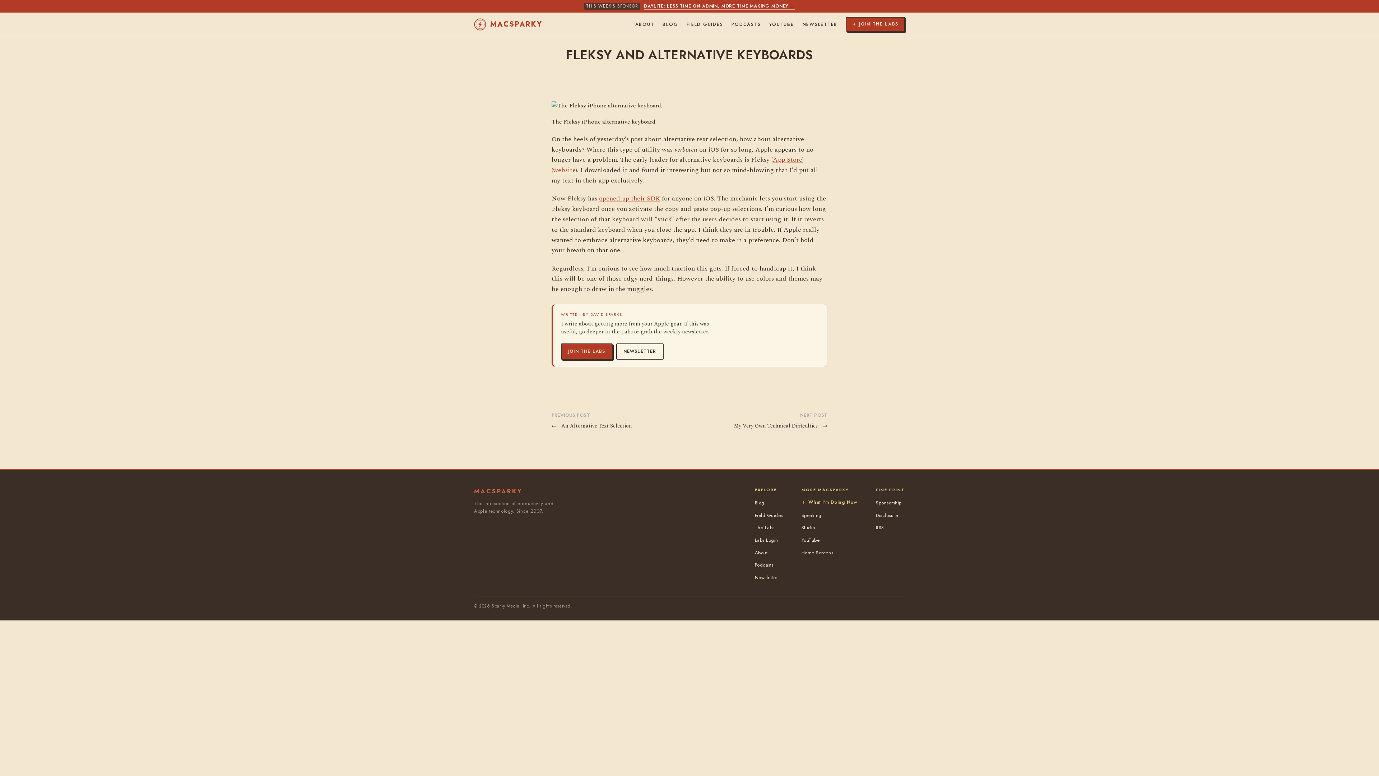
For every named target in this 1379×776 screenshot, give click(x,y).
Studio (808, 527)
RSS (880, 527)
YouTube (781, 24)
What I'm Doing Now (832, 502)
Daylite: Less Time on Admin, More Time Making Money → (719, 6)
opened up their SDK (629, 198)
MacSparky (516, 24)
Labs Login (766, 540)
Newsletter (639, 351)
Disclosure (887, 515)
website (564, 170)
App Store (787, 160)
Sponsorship (889, 502)
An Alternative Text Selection (592, 426)
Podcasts (746, 24)
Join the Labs (586, 351)
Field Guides (705, 24)
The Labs (765, 527)
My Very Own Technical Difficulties (780, 426)
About (644, 24)
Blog (670, 24)
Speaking (812, 515)
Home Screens (817, 552)
